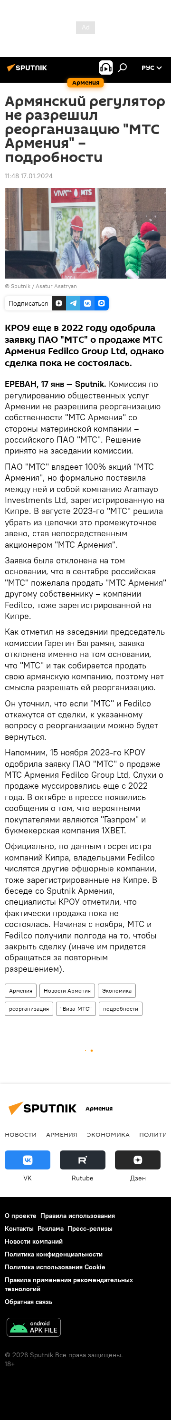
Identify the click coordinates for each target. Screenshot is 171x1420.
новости (21, 1134)
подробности (120, 1008)
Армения (20, 990)
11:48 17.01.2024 (29, 176)
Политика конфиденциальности (54, 1254)
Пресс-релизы (90, 1228)
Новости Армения (67, 990)
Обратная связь (28, 1301)
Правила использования (77, 1215)
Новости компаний (34, 1241)
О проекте (21, 1215)
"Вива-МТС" (76, 1008)
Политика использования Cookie (55, 1267)
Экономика (117, 990)
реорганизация (29, 1008)
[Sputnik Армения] (28, 71)
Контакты (19, 1228)
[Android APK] (33, 1328)
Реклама (51, 1228)
